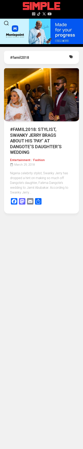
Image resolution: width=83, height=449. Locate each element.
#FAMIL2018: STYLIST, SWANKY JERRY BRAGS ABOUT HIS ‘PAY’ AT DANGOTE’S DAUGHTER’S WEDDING (36, 141)
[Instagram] (33, 14)
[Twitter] (44, 14)
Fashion (39, 160)
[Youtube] (49, 14)
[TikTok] (39, 14)
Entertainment (20, 160)
